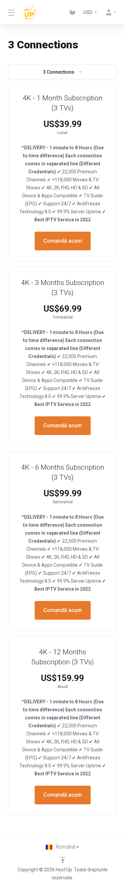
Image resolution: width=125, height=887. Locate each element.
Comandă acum (62, 241)
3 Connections (58, 72)
